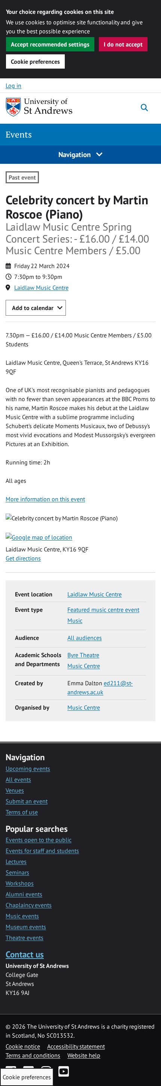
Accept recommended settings (50, 44)
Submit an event (27, 801)
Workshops (20, 883)
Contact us (25, 954)
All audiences (84, 637)
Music (74, 620)
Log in (13, 85)
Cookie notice (23, 1046)
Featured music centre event (103, 609)
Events (19, 134)
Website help (83, 1055)
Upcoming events (28, 768)
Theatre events (24, 937)
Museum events (26, 926)
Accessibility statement (76, 1046)
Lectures (16, 861)
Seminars (17, 872)
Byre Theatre (83, 655)
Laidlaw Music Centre (41, 287)
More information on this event (45, 499)
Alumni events (24, 894)
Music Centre (83, 666)
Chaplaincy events (29, 905)
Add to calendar (33, 308)
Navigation (75, 154)
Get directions (23, 558)
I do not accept (123, 44)
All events (18, 779)
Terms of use (22, 812)
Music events (22, 916)
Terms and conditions (33, 1055)
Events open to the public (39, 839)
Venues (15, 790)
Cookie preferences (35, 61)
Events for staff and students (42, 850)
